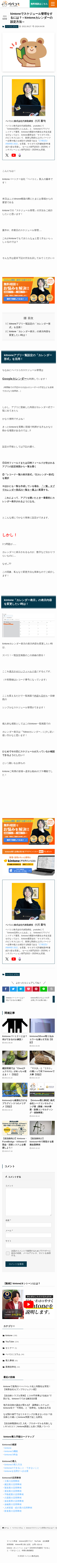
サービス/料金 (12, 1541)
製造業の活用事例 (12, 1487)
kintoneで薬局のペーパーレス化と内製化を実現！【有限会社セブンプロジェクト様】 (27, 1388)
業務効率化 (12, 1367)
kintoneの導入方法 (13, 1464)
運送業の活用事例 (12, 1491)
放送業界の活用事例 (14, 1501)
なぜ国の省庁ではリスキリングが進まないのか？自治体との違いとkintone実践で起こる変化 (27, 1415)
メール (9, 1231)
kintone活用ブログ (26, 1541)
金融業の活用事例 (12, 1504)
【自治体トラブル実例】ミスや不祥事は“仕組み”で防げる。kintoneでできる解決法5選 (27, 1397)
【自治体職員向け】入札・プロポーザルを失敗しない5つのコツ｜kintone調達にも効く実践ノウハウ (27, 1425)
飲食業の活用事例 (12, 1511)
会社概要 (46, 1541)
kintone (11, 1335)
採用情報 (10, 1544)
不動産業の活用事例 (14, 1494)
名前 (8, 1220)
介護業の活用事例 (12, 1497)
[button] (5, 989)
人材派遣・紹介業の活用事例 (18, 1507)
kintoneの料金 (11, 1454)
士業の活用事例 (11, 1481)
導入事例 (11, 1360)
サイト (8, 1241)
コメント (9, 1186)
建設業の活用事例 (12, 1484)
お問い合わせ (37, 1544)
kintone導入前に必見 (23, 1544)
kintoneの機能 (11, 1451)
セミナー (11, 1348)
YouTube (12, 1341)
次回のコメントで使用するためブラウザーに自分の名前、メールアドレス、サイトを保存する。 (31, 1253)
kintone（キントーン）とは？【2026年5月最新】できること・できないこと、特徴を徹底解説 (28, 1549)
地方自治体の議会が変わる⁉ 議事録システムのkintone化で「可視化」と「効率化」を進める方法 (27, 1406)
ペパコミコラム (11, 26)
